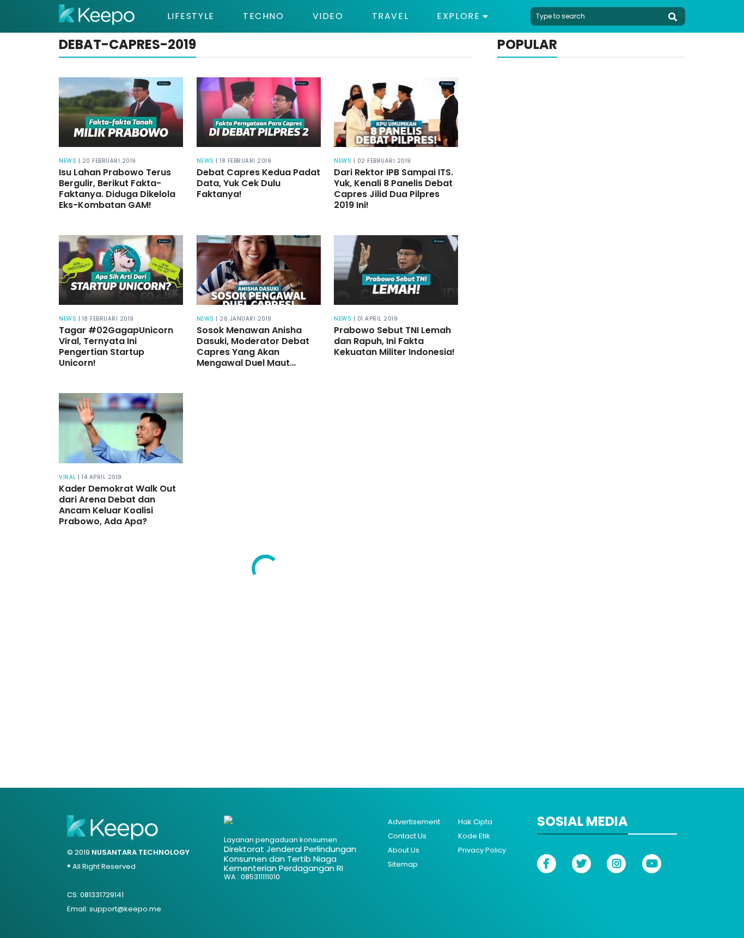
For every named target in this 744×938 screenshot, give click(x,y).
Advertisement (414, 822)
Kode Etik (474, 836)
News (67, 161)
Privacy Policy (482, 850)
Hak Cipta (475, 822)
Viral (67, 477)
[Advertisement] (372, 679)
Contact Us (407, 836)
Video (328, 16)
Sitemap (403, 864)
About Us (403, 850)
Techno (263, 16)
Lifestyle (191, 16)
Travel (390, 16)
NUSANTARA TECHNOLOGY (141, 852)
